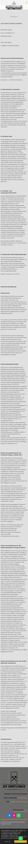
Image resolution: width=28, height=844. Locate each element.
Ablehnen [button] (7, 841)
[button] (20, 838)
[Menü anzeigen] (26, 2)
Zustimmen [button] (20, 841)
